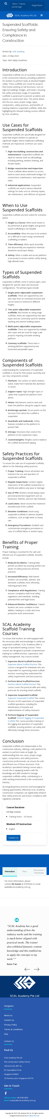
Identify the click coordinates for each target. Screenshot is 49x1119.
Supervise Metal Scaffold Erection (22, 664)
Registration (37, 5)
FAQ (6, 1034)
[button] (42, 15)
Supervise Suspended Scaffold (21, 698)
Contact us (9, 1020)
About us (8, 1015)
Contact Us (13, 837)
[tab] (9, 871)
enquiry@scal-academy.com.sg (22, 1100)
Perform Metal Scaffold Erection (22, 684)
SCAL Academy (18, 51)
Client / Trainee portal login (18, 5)
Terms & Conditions (13, 1029)
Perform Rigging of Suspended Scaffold (26, 719)
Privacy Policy (10, 1024)
